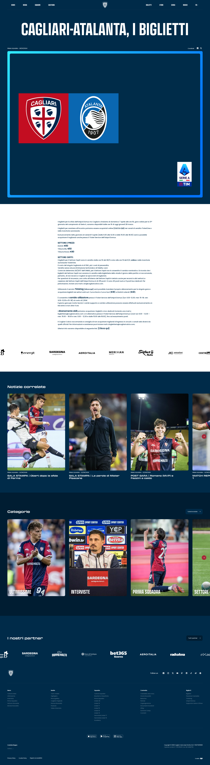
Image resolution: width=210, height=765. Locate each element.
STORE (161, 5)
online (133, 260)
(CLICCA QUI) (119, 228)
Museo (185, 5)
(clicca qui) (89, 289)
